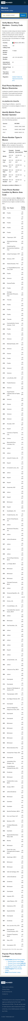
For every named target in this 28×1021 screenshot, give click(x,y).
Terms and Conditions (7, 987)
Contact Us (5, 994)
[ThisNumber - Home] (6, 983)
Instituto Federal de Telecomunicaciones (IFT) (17, 78)
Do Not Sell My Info (7, 991)
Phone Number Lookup (13, 967)
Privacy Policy (5, 989)
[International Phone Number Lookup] (6, 3)
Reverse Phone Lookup (15, 959)
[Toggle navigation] (25, 2)
